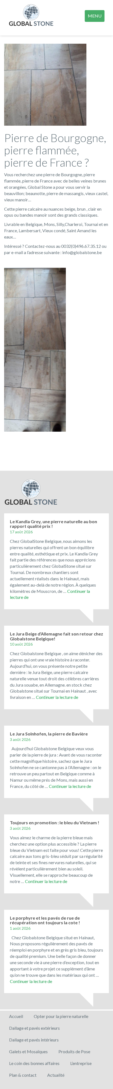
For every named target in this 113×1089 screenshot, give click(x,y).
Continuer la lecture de (57, 697)
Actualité (55, 1075)
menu (94, 15)
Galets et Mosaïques (28, 1051)
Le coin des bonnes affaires (34, 1063)
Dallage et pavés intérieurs (34, 1039)
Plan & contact (22, 1075)
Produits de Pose (74, 1051)
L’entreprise (81, 1063)
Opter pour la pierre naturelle (61, 1016)
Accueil (16, 1016)
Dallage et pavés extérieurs (34, 1028)
